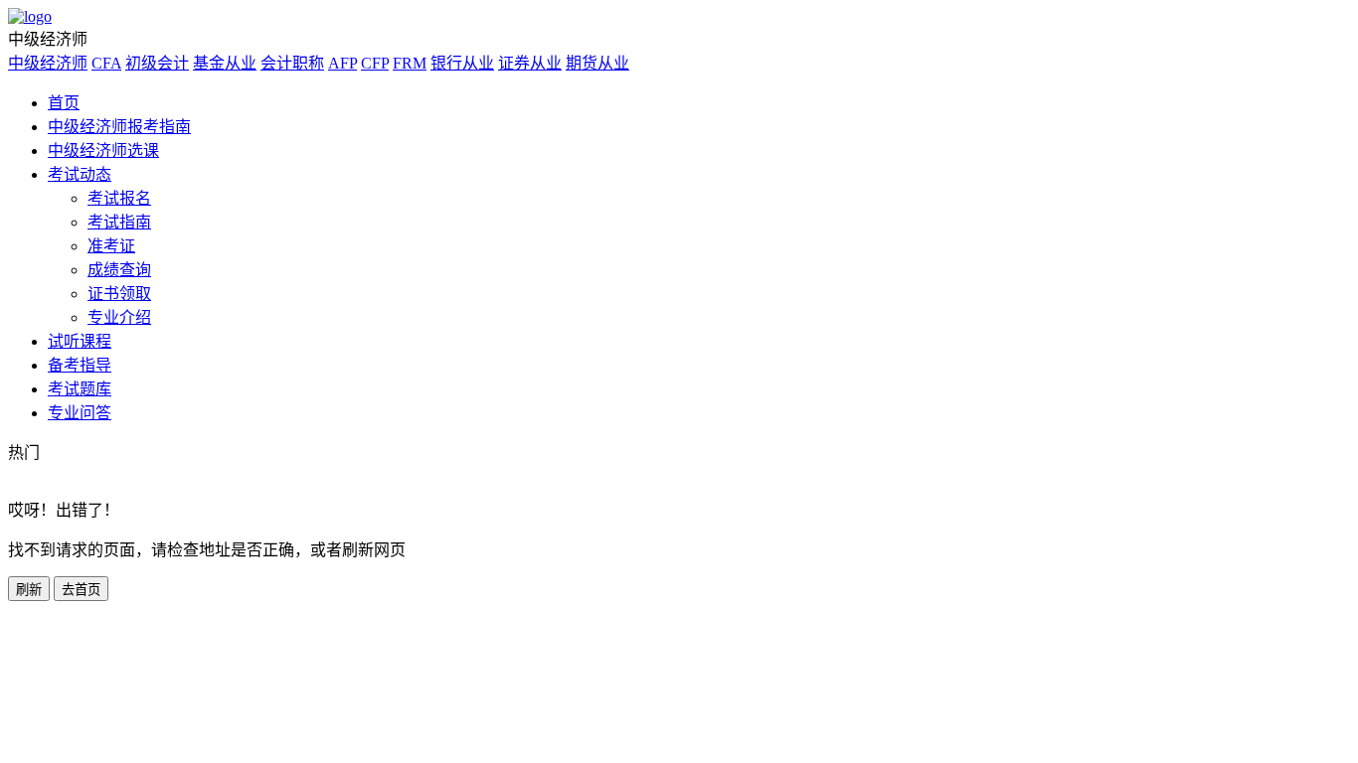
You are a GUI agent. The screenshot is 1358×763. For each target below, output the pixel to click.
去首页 (81, 589)
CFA (106, 63)
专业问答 (79, 412)
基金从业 (224, 63)
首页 (64, 102)
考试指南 (119, 222)
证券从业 (530, 63)
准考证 (111, 245)
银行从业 (462, 63)
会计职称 (292, 63)
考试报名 (119, 198)
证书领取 (119, 293)
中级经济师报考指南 (119, 126)
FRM (409, 63)
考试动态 (79, 174)
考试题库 (79, 389)
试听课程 (79, 341)
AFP (342, 63)
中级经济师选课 (103, 150)
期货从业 (597, 63)
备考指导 (79, 365)
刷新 (29, 589)
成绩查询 (119, 269)
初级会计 (157, 63)
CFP (375, 63)
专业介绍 (119, 317)
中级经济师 (47, 63)
